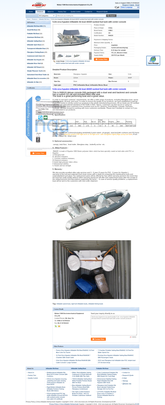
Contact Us (88, 12)
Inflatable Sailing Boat (34, 41)
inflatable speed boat (63, 304)
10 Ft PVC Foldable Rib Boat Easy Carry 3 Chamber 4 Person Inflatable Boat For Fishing (106, 394)
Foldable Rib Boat (33, 33)
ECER (113, 402)
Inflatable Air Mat (33, 82)
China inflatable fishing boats (45, 402)
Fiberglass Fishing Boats (35, 52)
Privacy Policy (30, 402)
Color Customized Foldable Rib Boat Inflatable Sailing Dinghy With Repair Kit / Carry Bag (107, 374)
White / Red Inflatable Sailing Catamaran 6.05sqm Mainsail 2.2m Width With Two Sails (81, 374)
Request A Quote (128, 5)
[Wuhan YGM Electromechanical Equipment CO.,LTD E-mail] (59, 326)
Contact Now (102, 59)
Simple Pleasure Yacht (35, 71)
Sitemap (125, 381)
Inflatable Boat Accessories (36, 78)
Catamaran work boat (34, 56)
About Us (51, 12)
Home (31, 12)
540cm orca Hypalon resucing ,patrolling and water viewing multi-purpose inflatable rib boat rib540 (57, 381)
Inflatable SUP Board (34, 67)
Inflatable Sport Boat (34, 45)
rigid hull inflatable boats (79, 304)
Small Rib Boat (32, 30)
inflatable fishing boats (95, 304)
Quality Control (75, 12)
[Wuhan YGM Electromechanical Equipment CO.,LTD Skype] (55, 326)
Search (112, 16)
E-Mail (124, 378)
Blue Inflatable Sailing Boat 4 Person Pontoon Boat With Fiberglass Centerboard (81, 387)
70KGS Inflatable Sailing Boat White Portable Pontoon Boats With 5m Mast (82, 380)
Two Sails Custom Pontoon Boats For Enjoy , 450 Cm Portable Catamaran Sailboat (81, 393)
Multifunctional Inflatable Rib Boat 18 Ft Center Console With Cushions (57, 374)
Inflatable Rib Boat (44, 19)
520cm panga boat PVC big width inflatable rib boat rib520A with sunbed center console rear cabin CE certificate (57, 396)
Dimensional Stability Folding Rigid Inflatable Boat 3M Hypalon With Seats (106, 380)
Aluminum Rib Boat (33, 37)
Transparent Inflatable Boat (36, 48)
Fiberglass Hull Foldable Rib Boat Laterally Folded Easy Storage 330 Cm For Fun (106, 387)
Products (40, 12)
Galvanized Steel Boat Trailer (37, 75)
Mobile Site (127, 384)
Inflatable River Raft (34, 63)
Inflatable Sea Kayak (34, 60)
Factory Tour (62, 12)
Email (137, 5)
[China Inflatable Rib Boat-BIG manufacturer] (41, 5)
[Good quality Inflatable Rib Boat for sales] (47, 151)
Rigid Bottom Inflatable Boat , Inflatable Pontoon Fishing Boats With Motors (56, 389)
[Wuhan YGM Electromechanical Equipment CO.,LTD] (138, 7)
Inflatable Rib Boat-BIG (35, 26)
